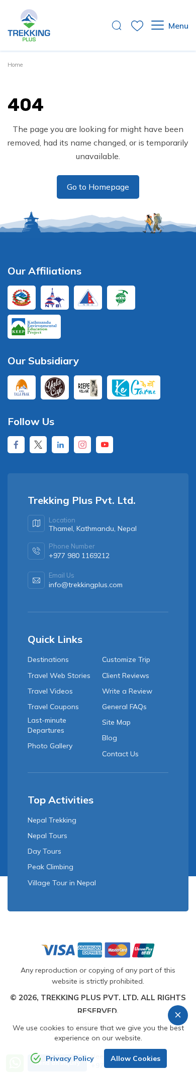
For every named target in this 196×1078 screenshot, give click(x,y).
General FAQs (124, 706)
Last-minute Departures (47, 725)
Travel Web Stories (59, 675)
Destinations (48, 659)
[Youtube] (104, 444)
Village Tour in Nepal (62, 882)
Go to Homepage (98, 187)
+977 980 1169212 (79, 555)
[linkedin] (60, 444)
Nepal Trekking (52, 820)
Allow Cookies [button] (135, 1058)
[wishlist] (137, 25)
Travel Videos (50, 691)
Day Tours (44, 851)
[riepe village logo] (88, 387)
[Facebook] (16, 444)
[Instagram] (82, 444)
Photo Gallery (50, 745)
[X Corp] (38, 444)
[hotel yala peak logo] (22, 387)
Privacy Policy (70, 1058)
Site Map (116, 722)
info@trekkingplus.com (86, 584)
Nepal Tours (47, 835)
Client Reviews (125, 675)
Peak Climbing (50, 866)
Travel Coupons (53, 706)
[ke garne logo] (133, 387)
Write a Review (127, 691)
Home (15, 64)
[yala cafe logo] (55, 387)
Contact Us (120, 753)
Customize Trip (126, 659)
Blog (109, 737)
